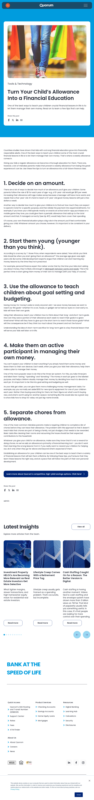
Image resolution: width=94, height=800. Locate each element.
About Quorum (16, 742)
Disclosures (71, 725)
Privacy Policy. (15, 789)
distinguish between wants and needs (62, 269)
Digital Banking (72, 707)
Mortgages (43, 720)
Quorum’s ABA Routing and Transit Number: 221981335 (20, 709)
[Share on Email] (21, 120)
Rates (12, 720)
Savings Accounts (46, 711)
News (12, 751)
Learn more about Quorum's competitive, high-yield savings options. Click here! (44, 474)
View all (80, 526)
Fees (12, 725)
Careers (13, 747)
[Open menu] (85, 5)
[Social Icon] (69, 763)
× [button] (89, 780)
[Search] (8, 5)
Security (69, 720)
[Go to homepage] (46, 5)
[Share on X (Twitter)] (13, 120)
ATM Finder (15, 730)
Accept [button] (79, 795)
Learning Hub (71, 711)
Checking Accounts (46, 707)
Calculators (71, 716)
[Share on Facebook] (9, 120)
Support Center (17, 716)
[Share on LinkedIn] (17, 120)
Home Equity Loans (46, 716)
